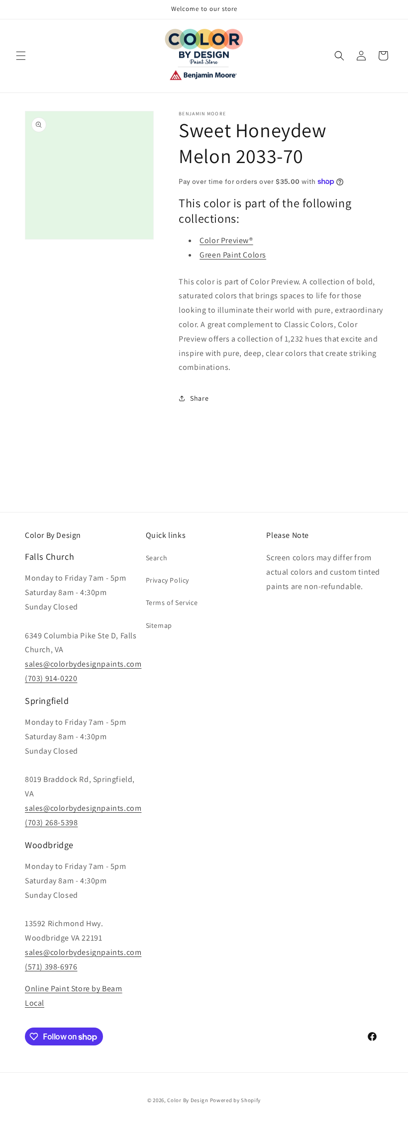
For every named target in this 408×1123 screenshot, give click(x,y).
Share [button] (199, 398)
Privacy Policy (167, 580)
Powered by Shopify (235, 1100)
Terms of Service (172, 602)
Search (157, 557)
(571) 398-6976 (51, 966)
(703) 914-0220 (51, 678)
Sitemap (159, 625)
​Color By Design (187, 1100)
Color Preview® (226, 240)
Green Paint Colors (233, 255)
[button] (21, 56)
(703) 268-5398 (51, 822)
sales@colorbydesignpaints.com (83, 664)
